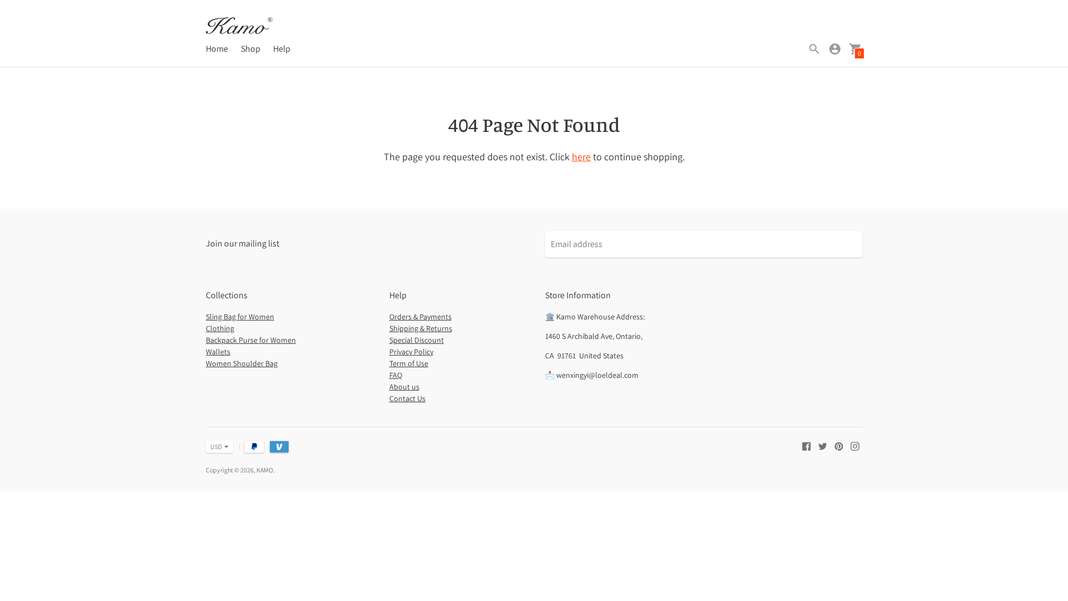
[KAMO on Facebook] (806, 445)
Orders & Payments (420, 317)
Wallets (218, 352)
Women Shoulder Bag (242, 363)
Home (217, 49)
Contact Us (407, 398)
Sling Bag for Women (240, 317)
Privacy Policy (411, 352)
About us (404, 387)
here (581, 156)
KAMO (264, 470)
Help (281, 49)
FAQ (395, 375)
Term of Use (408, 363)
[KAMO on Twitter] (822, 445)
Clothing (220, 328)
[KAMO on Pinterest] (838, 445)
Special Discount (416, 340)
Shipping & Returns (420, 328)
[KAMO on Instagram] (855, 445)
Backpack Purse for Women (251, 340)
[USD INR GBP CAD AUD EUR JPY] (214, 447)
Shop (250, 49)
